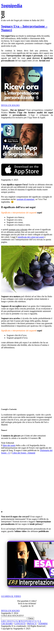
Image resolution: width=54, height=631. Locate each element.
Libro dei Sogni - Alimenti (23, 453)
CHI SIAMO (7, 623)
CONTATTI (19, 623)
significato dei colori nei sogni (31, 237)
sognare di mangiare (25, 199)
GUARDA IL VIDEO (11, 596)
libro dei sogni (9, 445)
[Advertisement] (27, 378)
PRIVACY (32, 623)
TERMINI (42, 623)
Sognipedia (11, 5)
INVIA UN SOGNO (10, 105)
